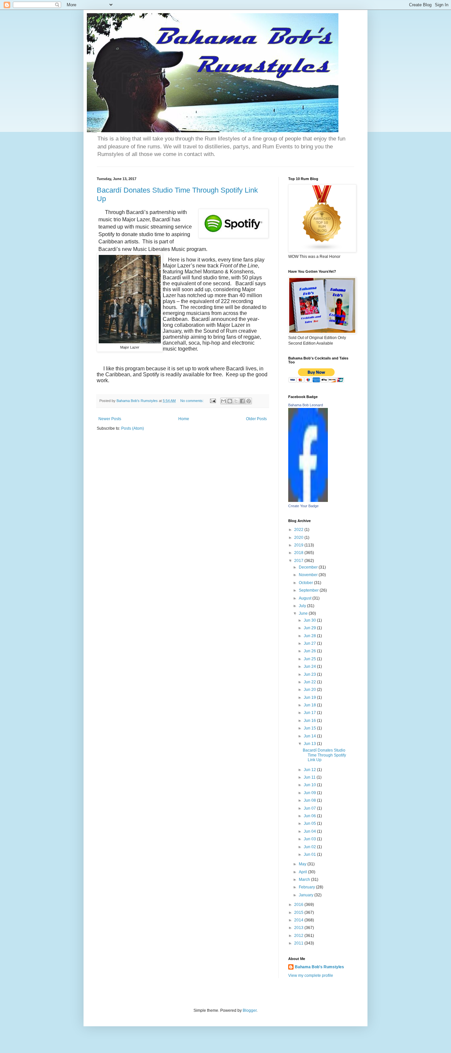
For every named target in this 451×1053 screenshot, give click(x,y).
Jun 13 (310, 743)
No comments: (192, 401)
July (303, 606)
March (305, 879)
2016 (299, 904)
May (303, 864)
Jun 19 (310, 697)
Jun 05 (310, 823)
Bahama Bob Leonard (305, 405)
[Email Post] (212, 401)
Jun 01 (310, 854)
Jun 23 (310, 674)
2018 (299, 552)
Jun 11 (310, 777)
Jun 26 (310, 651)
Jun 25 (310, 659)
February (307, 887)
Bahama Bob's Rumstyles (319, 967)
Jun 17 (310, 712)
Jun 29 (310, 628)
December (309, 567)
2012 (299, 935)
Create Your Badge (303, 506)
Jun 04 (310, 831)
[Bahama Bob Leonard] (308, 500)
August (305, 598)
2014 (299, 920)
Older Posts (256, 419)
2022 (299, 529)
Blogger (250, 1010)
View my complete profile (310, 975)
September (309, 590)
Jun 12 (310, 769)
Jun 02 (310, 847)
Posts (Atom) (132, 428)
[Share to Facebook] (242, 401)
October (306, 582)
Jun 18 (310, 705)
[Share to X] (236, 401)
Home (183, 419)
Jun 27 (310, 643)
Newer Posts (109, 419)
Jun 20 (310, 689)
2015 (299, 912)
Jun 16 (310, 720)
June (304, 613)
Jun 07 (310, 808)
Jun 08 (310, 800)
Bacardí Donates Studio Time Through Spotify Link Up (324, 755)
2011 (299, 943)
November (309, 575)
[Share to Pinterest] (248, 401)
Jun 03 (310, 839)
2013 (299, 927)
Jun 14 (310, 736)
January (306, 895)
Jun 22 (310, 682)
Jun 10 (310, 785)
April (303, 872)
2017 (299, 560)
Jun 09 (310, 792)
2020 (299, 537)
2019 (299, 545)
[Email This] (223, 401)
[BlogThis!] (229, 401)
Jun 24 (310, 666)
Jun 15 (310, 728)
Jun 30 (310, 620)
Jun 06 (310, 816)
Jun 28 (310, 636)
